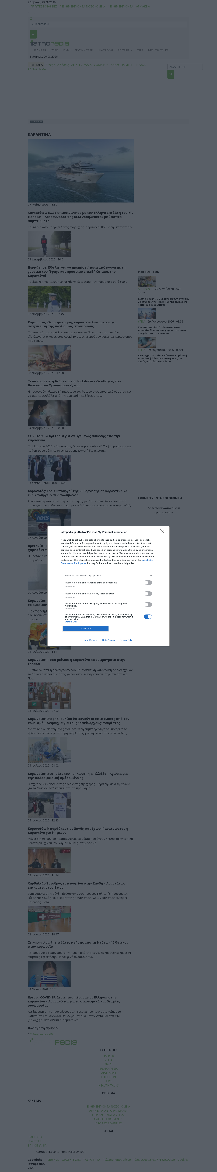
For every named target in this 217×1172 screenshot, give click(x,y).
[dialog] (108, 586)
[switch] (148, 582)
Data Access (108, 640)
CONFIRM (86, 628)
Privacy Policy (126, 640)
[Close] (163, 532)
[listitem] (108, 575)
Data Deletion (90, 640)
